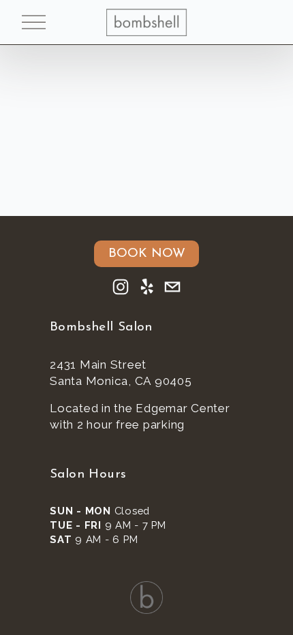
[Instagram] (120, 287)
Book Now (146, 253)
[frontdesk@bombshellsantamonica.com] (172, 287)
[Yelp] (146, 287)
